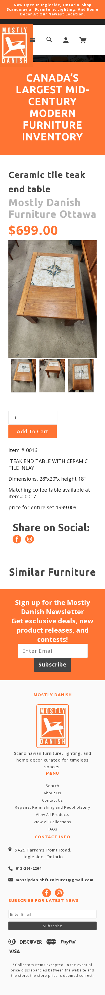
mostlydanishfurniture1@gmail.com (55, 879)
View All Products (52, 814)
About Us (52, 792)
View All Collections (52, 821)
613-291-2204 (28, 868)
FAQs (52, 829)
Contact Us (52, 800)
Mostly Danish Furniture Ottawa (52, 208)
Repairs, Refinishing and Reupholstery (52, 807)
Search (52, 785)
